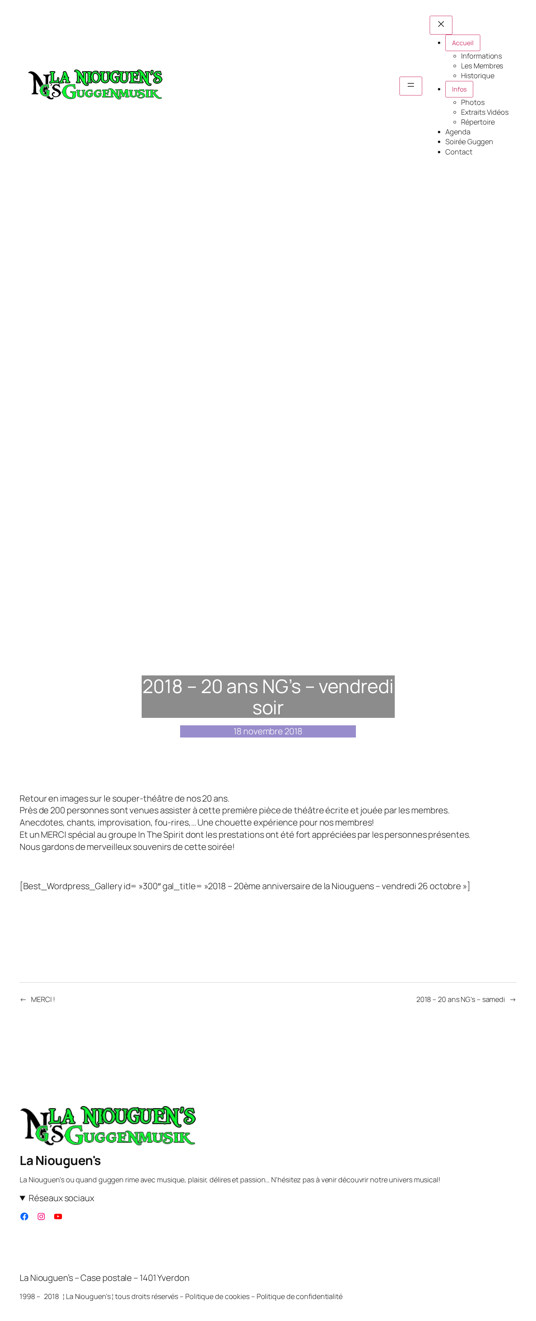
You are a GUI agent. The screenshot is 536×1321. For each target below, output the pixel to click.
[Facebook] (24, 1216)
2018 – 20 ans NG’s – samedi (460, 999)
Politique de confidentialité (300, 1296)
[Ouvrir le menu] (410, 86)
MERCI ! (43, 999)
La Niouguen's (60, 1160)
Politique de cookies (217, 1296)
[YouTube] (58, 1216)
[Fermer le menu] (441, 25)
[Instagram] (41, 1216)
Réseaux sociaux (61, 1198)
